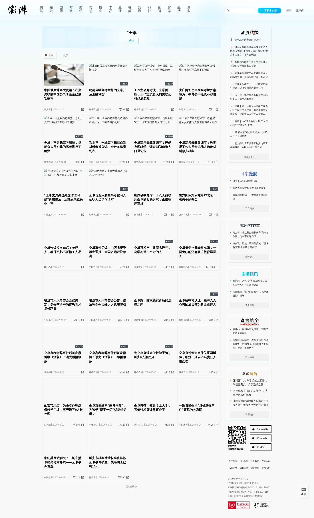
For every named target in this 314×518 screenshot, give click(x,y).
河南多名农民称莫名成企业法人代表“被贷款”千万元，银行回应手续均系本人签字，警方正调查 (249, 51)
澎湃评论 (93, 162)
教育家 (182, 162)
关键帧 (47, 372)
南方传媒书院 (140, 425)
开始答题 (249, 357)
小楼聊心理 (94, 425)
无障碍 (300, 10)
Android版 (262, 429)
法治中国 (138, 319)
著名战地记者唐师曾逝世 (248, 39)
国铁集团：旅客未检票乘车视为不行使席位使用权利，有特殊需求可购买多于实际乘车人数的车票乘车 (249, 110)
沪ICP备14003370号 (238, 478)
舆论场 (182, 109)
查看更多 (249, 208)
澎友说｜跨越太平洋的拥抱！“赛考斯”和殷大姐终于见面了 (251, 245)
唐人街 (47, 109)
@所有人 (183, 214)
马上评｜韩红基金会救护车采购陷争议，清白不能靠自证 (250, 234)
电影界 (47, 267)
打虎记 (182, 372)
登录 (288, 10)
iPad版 (260, 447)
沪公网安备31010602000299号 (243, 483)
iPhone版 (262, 438)
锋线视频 (93, 109)
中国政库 (48, 214)
